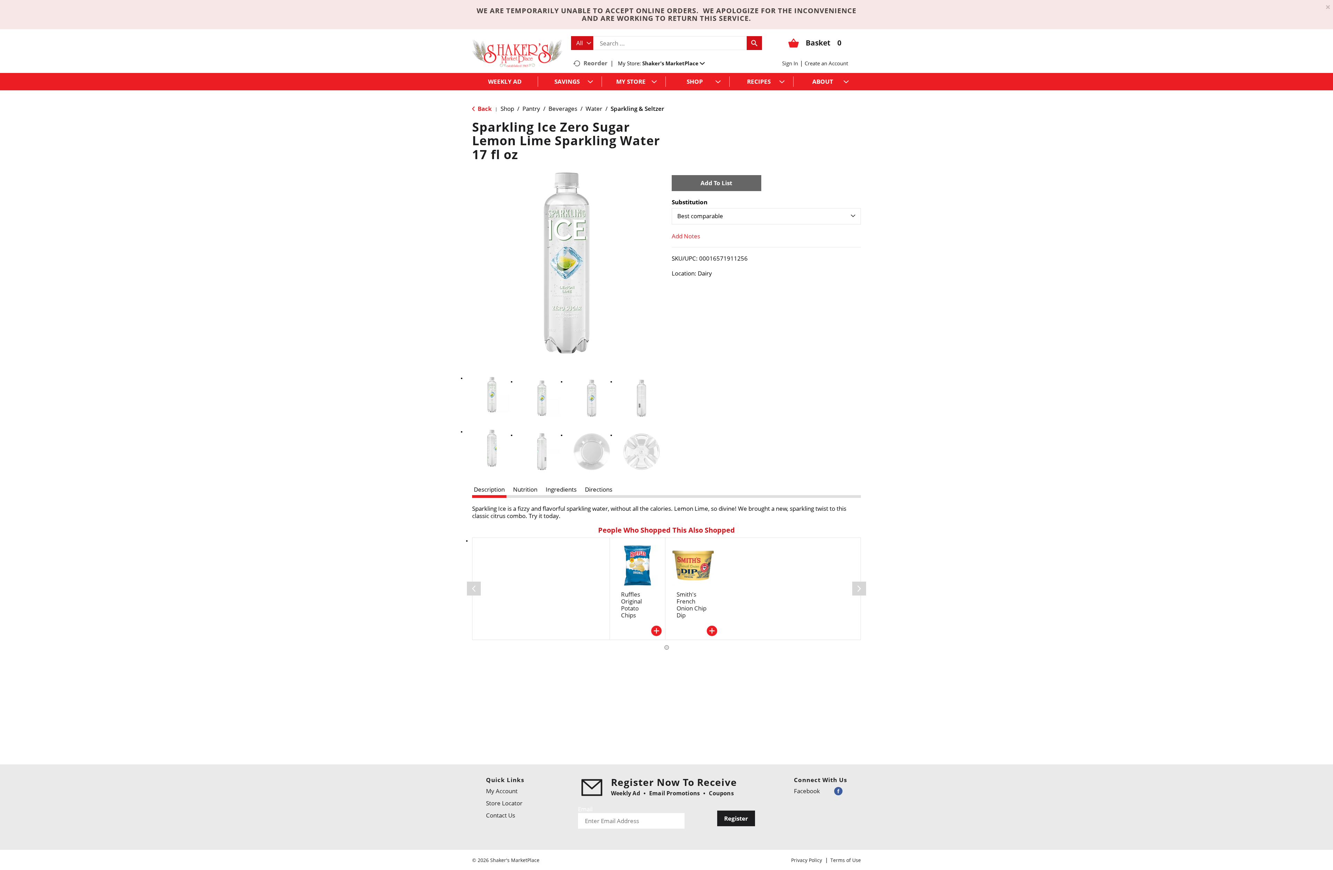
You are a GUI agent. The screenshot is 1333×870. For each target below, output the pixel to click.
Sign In (790, 63)
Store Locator (504, 803)
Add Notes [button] (686, 236)
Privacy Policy (806, 860)
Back (484, 109)
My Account (502, 791)
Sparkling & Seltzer (637, 109)
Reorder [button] (595, 63)
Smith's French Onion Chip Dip (691, 604)
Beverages (562, 109)
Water (594, 109)
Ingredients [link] (561, 489)
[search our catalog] (754, 43)
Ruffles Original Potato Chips (631, 604)
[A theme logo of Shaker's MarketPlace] (517, 53)
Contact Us (500, 815)
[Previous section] (474, 589)
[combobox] (582, 43)
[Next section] (859, 589)
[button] (673, 63)
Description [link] (489, 489)
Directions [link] (598, 489)
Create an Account (826, 63)
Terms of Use (845, 860)
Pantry (531, 109)
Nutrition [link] (525, 489)
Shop (507, 109)
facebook (807, 791)
